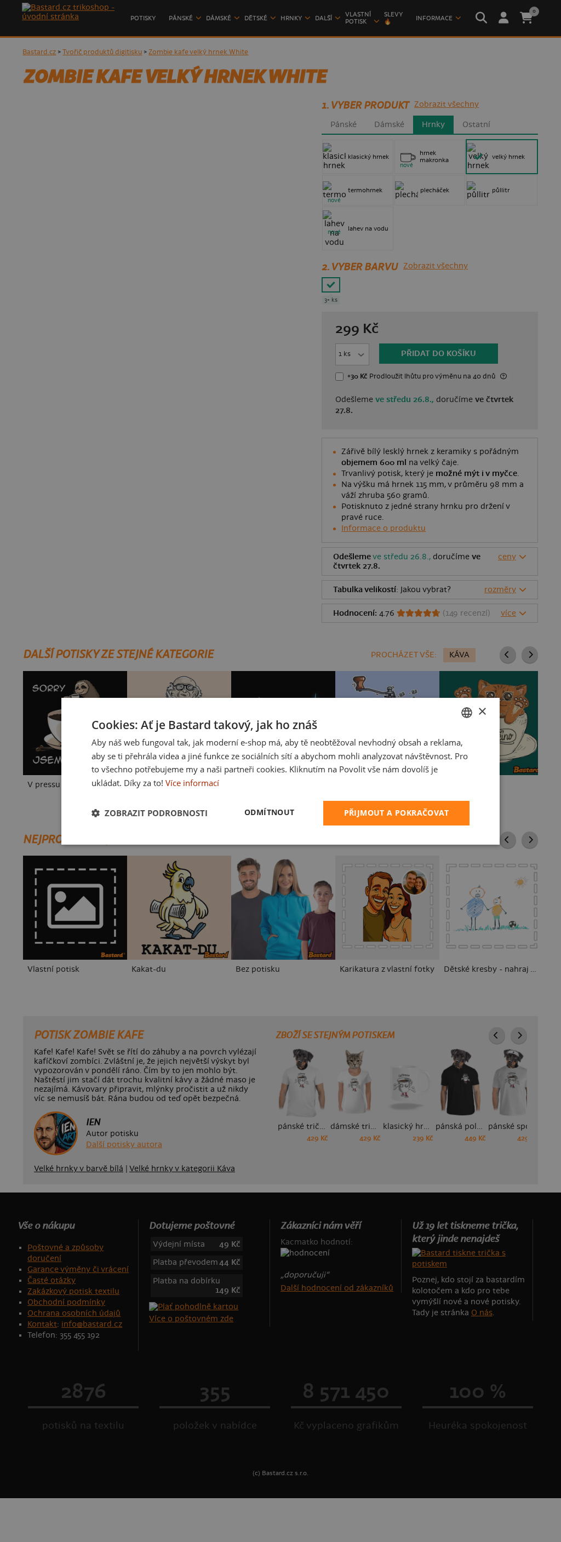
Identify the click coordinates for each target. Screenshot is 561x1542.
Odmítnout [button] (269, 812)
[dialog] (280, 770)
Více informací (192, 782)
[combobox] (466, 712)
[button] (149, 813)
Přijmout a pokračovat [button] (396, 812)
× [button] (482, 712)
